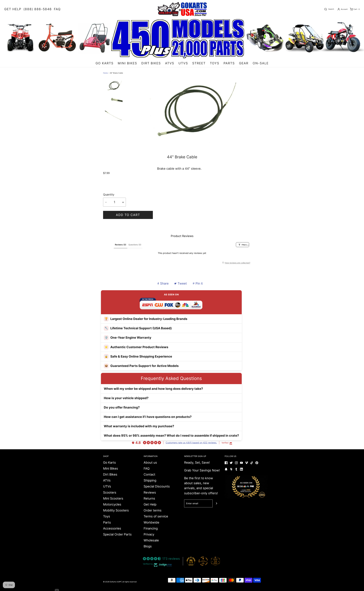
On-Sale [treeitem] (261, 63)
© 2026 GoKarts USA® (112, 582)
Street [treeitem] (199, 63)
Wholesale (151, 540)
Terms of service (156, 516)
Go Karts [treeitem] (104, 63)
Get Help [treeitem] (12, 9)
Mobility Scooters (116, 510)
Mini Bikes (110, 468)
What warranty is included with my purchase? (139, 426)
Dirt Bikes (110, 474)
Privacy (149, 534)
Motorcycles (112, 504)
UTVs (107, 486)
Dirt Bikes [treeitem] (151, 63)
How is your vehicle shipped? (126, 398)
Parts (107, 522)
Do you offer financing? (122, 407)
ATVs (107, 480)
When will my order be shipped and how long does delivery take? (153, 388)
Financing (151, 528)
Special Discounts (157, 486)
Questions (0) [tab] (134, 244)
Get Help (150, 504)
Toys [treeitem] (214, 63)
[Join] (216, 503)
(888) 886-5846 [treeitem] (37, 9)
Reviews (150, 492)
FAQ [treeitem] (57, 9)
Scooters (109, 492)
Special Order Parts (117, 534)
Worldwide (151, 522)
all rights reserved (129, 582)
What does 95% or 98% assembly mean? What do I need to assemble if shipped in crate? (171, 435)
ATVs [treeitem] (169, 63)
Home (105, 73)
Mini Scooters (113, 498)
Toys (106, 516)
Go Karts (109, 462)
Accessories (112, 528)
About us (150, 462)
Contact (149, 474)
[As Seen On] (246, 486)
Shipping (150, 480)
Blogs (148, 546)
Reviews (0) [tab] (120, 244)
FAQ (147, 468)
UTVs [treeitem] (183, 63)
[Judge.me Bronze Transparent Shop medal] (203, 561)
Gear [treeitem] (243, 63)
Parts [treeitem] (229, 63)
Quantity (108, 194)
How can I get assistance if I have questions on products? (148, 417)
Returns (149, 498)
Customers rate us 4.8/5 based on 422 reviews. (191, 442)
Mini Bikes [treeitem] (127, 63)
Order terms (153, 510)
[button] (114, 88)
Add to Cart (128, 215)
